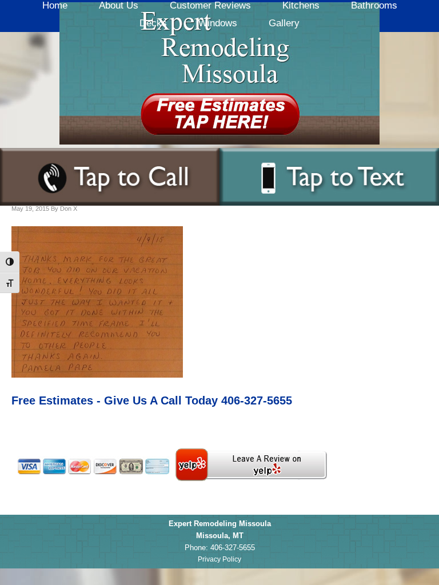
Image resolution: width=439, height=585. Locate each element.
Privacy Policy (219, 559)
